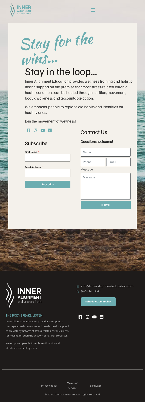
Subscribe (47, 184)
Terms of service (72, 385)
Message (87, 169)
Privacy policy (49, 385)
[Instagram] (35, 130)
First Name (32, 152)
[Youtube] (42, 130)
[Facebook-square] (28, 130)
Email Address (34, 167)
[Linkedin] (49, 130)
